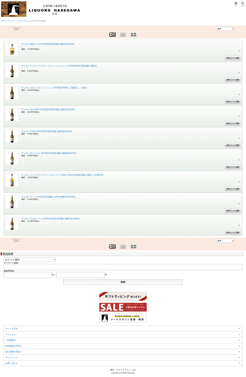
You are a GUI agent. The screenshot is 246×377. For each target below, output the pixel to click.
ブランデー (11, 21)
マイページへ (11, 334)
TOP (3, 21)
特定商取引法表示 (13, 346)
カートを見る (11, 328)
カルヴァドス (23, 21)
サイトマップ (11, 357)
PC (134, 370)
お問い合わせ (11, 363)
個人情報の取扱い (13, 352)
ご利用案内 (10, 340)
